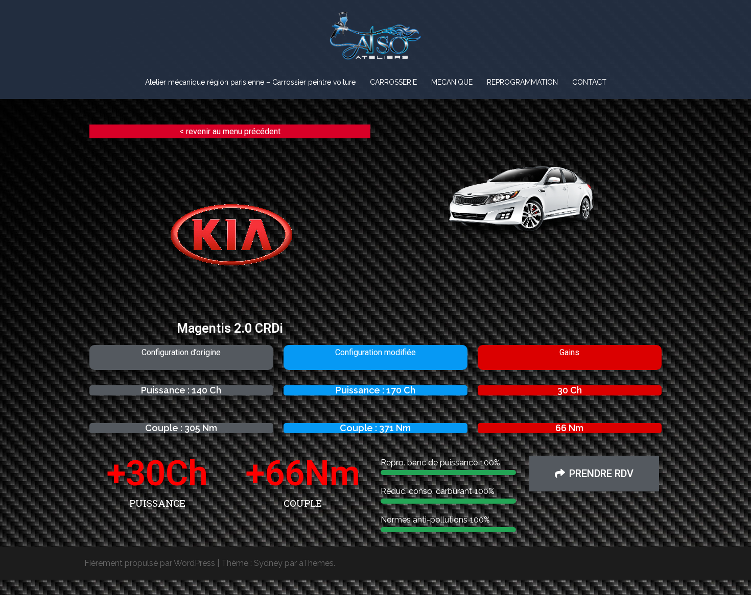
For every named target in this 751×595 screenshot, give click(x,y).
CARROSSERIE (393, 82)
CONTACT (589, 82)
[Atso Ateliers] (375, 39)
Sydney (268, 563)
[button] (594, 473)
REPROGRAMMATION (522, 82)
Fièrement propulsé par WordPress (149, 563)
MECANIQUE (452, 82)
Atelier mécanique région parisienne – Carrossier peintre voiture (250, 82)
